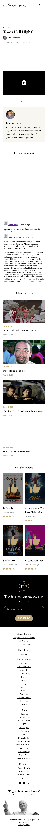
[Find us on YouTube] (24, 783)
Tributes (24, 734)
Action (24, 663)
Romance (24, 694)
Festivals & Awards (24, 759)
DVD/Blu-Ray (24, 738)
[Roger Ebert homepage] (15, 5)
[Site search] (39, 5)
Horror (24, 680)
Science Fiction (24, 698)
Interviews (24, 731)
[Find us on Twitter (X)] (28, 783)
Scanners (6, 27)
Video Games (24, 741)
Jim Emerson (14, 38)
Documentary (24, 673)
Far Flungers (24, 728)
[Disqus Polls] (24, 189)
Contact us (24, 771)
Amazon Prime (24, 667)
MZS (24, 724)
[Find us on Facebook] (20, 783)
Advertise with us (24, 775)
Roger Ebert (24, 755)
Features (24, 748)
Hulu (24, 684)
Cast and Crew (24, 644)
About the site (24, 768)
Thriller (24, 704)
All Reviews (24, 641)
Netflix (24, 691)
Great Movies (24, 721)
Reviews (24, 714)
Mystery (24, 687)
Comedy (24, 670)
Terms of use (24, 822)
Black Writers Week (24, 745)
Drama (24, 677)
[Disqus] (24, 251)
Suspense (24, 701)
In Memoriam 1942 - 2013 (24, 794)
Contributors (24, 778)
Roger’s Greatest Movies (24, 638)
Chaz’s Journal (24, 717)
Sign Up (24, 654)
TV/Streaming (24, 752)
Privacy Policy (24, 825)
